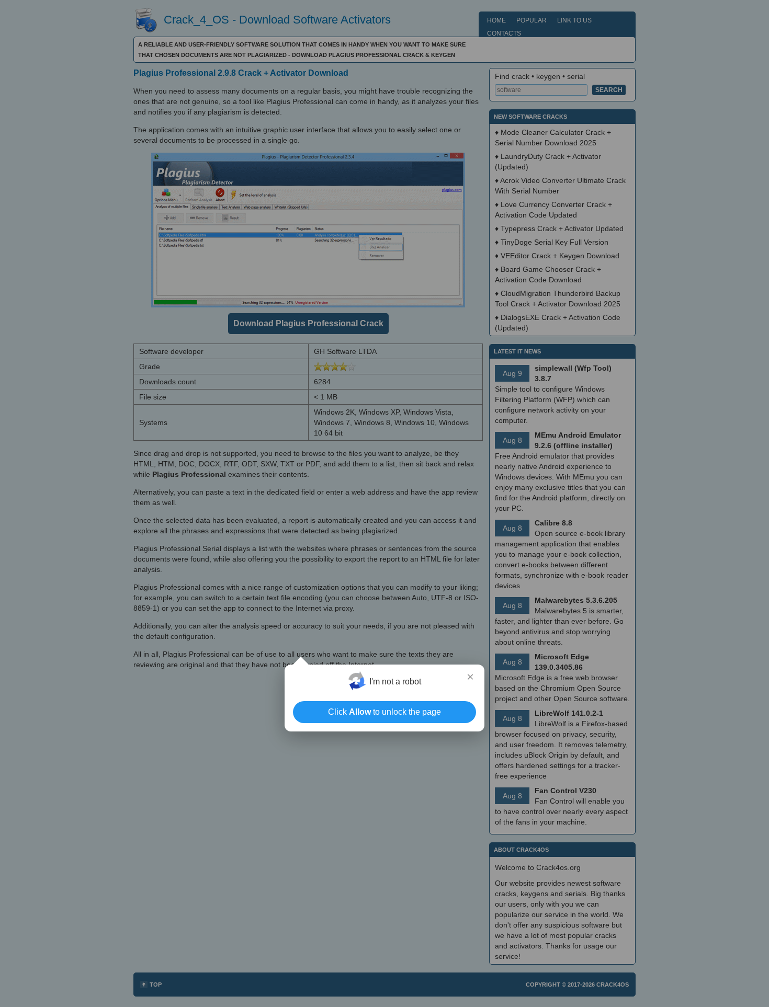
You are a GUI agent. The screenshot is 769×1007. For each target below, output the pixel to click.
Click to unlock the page (384, 711)
